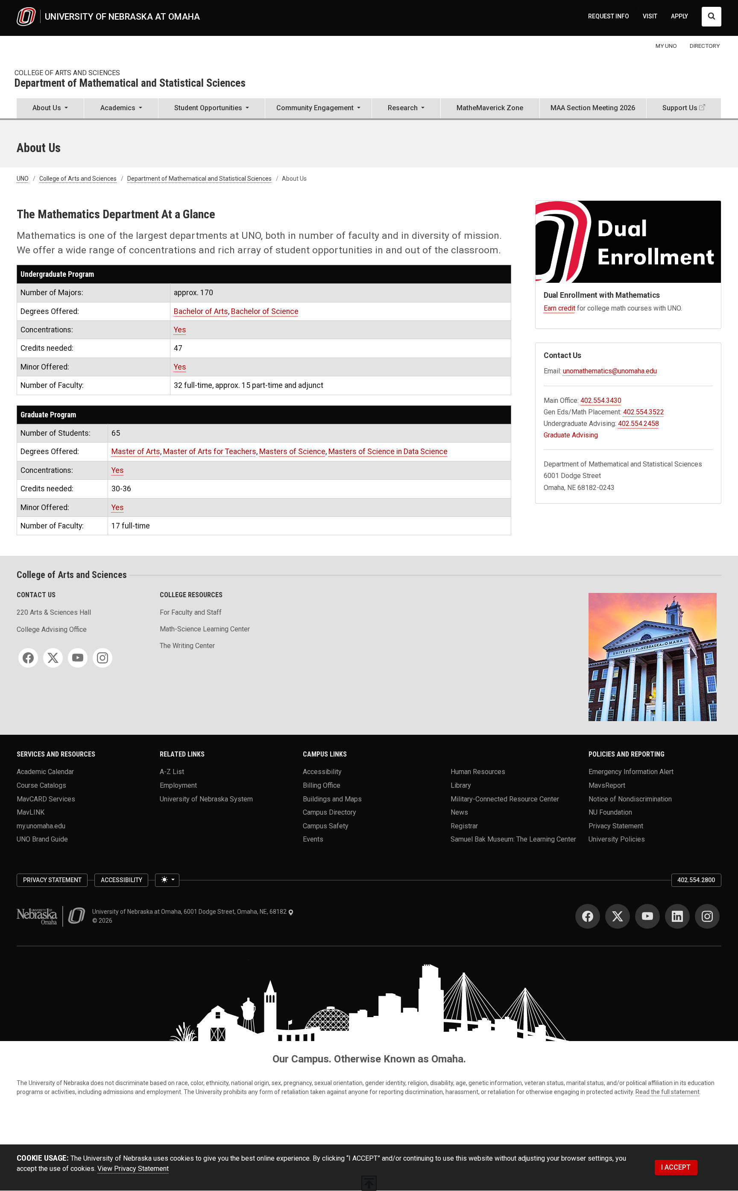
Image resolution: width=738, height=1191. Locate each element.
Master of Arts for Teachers (209, 451)
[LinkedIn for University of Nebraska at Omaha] (677, 916)
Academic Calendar (45, 772)
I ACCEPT (676, 1167)
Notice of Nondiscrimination (630, 799)
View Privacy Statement (133, 1169)
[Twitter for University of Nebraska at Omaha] (617, 916)
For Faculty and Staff (191, 612)
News (459, 812)
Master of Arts (135, 451)
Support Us (679, 108)
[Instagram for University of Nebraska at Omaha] (707, 916)
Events (313, 839)
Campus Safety (325, 825)
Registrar (464, 825)
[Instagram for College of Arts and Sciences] (102, 658)
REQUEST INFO (608, 16)
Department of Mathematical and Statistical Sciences (130, 83)
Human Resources (478, 772)
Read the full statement (668, 1091)
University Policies (617, 839)
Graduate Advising (571, 435)
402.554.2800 (696, 880)
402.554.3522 (643, 412)
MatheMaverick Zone (490, 108)
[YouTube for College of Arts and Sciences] (78, 658)
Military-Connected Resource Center (505, 799)
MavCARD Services (46, 799)
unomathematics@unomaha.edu (610, 371)
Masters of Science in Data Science (388, 451)
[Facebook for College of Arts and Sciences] (28, 658)
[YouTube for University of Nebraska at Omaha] (647, 916)
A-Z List (172, 772)
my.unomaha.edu (41, 825)
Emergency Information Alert (631, 772)
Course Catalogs (41, 785)
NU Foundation (610, 812)
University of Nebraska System (206, 799)
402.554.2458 (638, 423)
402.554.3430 (600, 400)
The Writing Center (187, 646)
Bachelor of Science (265, 311)
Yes (180, 330)
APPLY (679, 16)
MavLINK (30, 812)
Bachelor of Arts (201, 311)
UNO (23, 178)
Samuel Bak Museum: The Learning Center (513, 839)
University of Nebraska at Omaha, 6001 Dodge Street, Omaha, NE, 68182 (190, 911)
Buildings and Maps (332, 799)
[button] (50, 109)
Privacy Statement (616, 825)
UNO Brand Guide (42, 839)
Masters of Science (292, 451)
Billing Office (321, 785)
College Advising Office (52, 629)
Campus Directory (329, 812)
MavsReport (607, 785)
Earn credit (559, 308)
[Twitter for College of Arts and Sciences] (53, 658)
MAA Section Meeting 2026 (593, 108)
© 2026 (103, 920)
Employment (178, 785)
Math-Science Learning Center (205, 629)
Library (461, 785)
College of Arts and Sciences (67, 73)
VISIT (650, 16)
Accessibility (322, 772)
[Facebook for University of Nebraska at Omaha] (587, 916)
